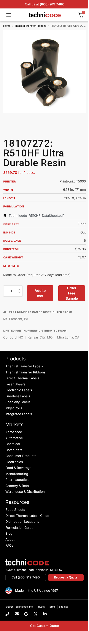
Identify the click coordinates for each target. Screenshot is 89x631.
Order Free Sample (72, 293)
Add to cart (40, 293)
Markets (14, 424)
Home (7, 25)
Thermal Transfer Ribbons (30, 25)
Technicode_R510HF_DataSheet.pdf (36, 216)
